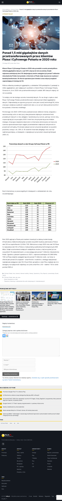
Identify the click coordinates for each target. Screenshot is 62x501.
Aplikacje (4, 486)
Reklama (49, 469)
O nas (30, 496)
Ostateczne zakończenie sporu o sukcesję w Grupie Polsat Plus (38, 304)
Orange (34, 452)
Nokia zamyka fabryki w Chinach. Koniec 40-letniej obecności (20, 410)
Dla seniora (20, 461)
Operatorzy (37, 273)
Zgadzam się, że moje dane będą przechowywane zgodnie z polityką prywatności (20, 332)
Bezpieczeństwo (6, 480)
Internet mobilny (24, 273)
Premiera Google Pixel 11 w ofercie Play (14, 391)
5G (33, 463)
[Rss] (3, 443)
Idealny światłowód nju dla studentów (13, 407)
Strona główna (6, 9)
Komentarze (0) (6, 326)
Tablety (19, 458)
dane (14, 277)
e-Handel (49, 466)
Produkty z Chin (21, 472)
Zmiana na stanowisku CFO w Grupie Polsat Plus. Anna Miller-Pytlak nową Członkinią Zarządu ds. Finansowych (23, 306)
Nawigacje (19, 463)
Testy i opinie (20, 452)
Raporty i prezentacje (48, 273)
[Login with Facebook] (4, 335)
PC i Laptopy (20, 466)
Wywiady (49, 461)
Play (33, 455)
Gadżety (19, 469)
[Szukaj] (59, 2)
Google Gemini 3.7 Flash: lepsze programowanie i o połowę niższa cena (23, 403)
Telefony (19, 455)
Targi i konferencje (52, 458)
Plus (41, 273)
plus (19, 277)
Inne (14, 273)
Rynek (56, 273)
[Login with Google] (7, 335)
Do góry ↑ (4, 498)
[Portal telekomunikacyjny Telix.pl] (31, 2)
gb (16, 277)
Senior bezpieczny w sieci (11, 279)
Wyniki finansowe (51, 455)
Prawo (49, 463)
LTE (33, 466)
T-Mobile (34, 458)
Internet (18, 273)
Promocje (4, 452)
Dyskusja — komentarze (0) (10, 316)
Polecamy (4, 455)
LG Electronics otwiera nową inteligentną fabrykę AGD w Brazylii (21, 395)
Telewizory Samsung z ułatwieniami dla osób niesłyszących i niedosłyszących (24, 281)
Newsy (31, 273)
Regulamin (47, 496)
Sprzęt (19, 448)
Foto (3, 489)
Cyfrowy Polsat (14, 9)
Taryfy (4, 275)
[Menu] (2, 2)
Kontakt (35, 496)
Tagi (53, 496)
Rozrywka (4, 483)
